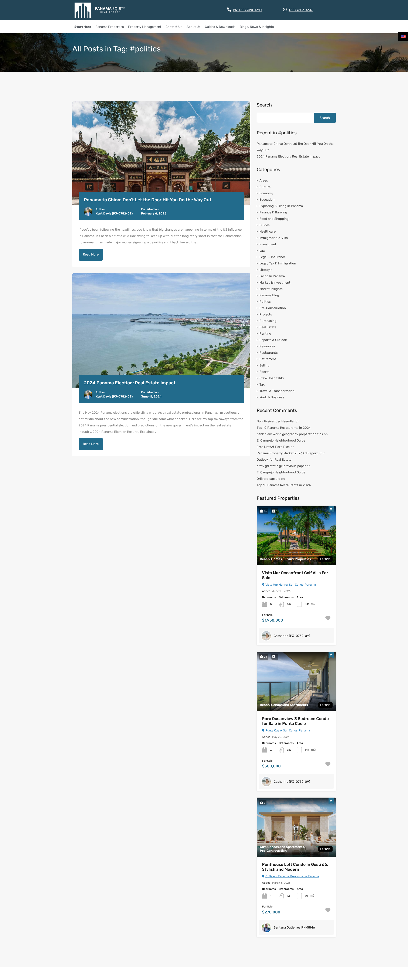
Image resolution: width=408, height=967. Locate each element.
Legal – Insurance (272, 257)
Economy (266, 193)
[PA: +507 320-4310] (229, 9)
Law (262, 251)
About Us (194, 27)
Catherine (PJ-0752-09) (292, 636)
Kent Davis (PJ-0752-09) (114, 213)
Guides (264, 225)
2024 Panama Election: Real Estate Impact (130, 382)
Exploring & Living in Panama (281, 206)
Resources (267, 346)
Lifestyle (265, 270)
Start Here (82, 27)
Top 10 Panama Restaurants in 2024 (284, 428)
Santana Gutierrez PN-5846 (294, 927)
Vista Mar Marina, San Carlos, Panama (290, 584)
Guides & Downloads (220, 27)
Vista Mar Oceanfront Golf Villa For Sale (295, 575)
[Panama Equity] (99, 10)
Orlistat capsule (268, 479)
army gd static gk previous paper (281, 466)
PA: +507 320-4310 (247, 10)
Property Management (144, 27)
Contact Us (174, 27)
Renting (265, 333)
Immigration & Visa (273, 238)
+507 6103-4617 (301, 10)
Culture (265, 187)
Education (267, 200)
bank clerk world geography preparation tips (290, 434)
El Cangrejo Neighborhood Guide (281, 440)
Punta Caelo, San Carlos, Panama (287, 730)
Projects (265, 314)
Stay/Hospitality (271, 378)
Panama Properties (109, 27)
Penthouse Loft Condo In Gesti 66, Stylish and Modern (295, 867)
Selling (264, 365)
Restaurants (268, 353)
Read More (91, 254)
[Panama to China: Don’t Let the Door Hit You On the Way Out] (161, 153)
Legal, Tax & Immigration (277, 263)
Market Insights (271, 289)
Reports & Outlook (273, 340)
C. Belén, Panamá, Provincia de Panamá (292, 876)
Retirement (267, 359)
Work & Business (271, 397)
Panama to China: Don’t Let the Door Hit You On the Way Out (147, 199)
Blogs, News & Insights (257, 27)
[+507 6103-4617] (285, 9)
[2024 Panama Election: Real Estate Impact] (161, 330)
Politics (265, 302)
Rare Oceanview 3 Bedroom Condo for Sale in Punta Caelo (295, 721)
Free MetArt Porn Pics (273, 447)
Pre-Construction (272, 308)
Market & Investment (274, 282)
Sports (264, 372)
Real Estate (267, 327)
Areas (263, 180)
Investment (267, 244)
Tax (262, 384)
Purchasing (267, 321)
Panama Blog (269, 295)
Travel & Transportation (277, 391)
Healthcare (267, 231)
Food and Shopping (274, 219)
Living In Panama (272, 276)
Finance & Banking (273, 212)
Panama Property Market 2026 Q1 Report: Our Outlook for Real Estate (291, 456)
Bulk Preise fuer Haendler (276, 421)
